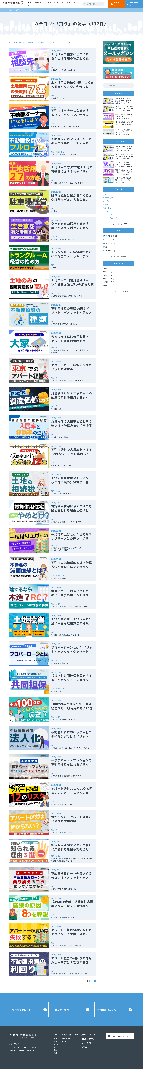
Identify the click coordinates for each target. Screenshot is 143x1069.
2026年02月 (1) (109, 279)
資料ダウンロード (52, 3)
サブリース (77, 548)
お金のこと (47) (109, 208)
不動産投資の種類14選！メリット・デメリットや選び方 (71, 310)
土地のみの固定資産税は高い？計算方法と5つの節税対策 (72, 282)
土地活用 (72, 70)
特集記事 (17, 42)
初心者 (64, 70)
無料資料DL (134, 4)
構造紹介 (65, 1041)
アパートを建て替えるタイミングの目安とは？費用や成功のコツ (123, 132)
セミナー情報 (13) (110, 218)
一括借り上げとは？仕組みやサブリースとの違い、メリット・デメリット (71, 538)
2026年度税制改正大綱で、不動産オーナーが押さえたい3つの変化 (124, 108)
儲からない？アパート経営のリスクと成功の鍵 (71, 819)
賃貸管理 (56, 126)
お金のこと (42, 42)
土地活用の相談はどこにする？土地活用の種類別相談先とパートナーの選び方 (71, 58)
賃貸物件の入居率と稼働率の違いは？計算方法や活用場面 (71, 423)
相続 (65, 239)
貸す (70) (106, 201)
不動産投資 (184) (111, 236)
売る (50, 42)
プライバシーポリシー (17, 1047)
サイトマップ (14, 1044)
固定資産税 (57, 296)
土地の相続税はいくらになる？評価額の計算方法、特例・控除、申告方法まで (70, 482)
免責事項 (33, 1047)
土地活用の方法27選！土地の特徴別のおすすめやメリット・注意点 (72, 171)
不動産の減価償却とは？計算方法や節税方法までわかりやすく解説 (71, 566)
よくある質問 (86, 1043)
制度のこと (32, 42)
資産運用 (74, 154)
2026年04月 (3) (109, 272)
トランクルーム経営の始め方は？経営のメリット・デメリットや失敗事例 (71, 256)
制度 (55, 1053)
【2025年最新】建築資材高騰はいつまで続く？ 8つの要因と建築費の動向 (72, 905)
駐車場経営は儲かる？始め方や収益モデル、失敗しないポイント (71, 199)
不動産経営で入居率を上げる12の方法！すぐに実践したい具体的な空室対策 (72, 453)
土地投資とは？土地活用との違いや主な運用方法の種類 (71, 621)
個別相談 (117, 4)
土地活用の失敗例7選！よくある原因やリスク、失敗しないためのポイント (72, 86)
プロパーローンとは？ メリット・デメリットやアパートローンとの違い (72, 651)
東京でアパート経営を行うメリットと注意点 (71, 367)
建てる (55, 42)
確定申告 (76, 859)
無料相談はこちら (106, 1009)
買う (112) (107, 194)
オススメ (56, 70)
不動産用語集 (66, 1038)
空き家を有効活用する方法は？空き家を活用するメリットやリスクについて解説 (71, 227)
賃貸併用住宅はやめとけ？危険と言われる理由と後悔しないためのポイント (71, 510)
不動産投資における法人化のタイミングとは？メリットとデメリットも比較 (71, 736)
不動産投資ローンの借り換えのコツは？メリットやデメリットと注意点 (71, 877)
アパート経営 (67, 126)
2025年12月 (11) (109, 285)
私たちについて (87, 1038)
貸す (24, 42)
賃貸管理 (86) (109, 243)
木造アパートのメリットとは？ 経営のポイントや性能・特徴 (70, 595)
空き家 (71, 239)
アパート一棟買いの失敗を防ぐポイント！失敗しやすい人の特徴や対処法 (71, 934)
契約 (54, 889)
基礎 (54, 98)
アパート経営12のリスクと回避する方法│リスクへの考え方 (72, 792)
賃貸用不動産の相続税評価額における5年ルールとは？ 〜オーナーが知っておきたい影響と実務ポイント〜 (124, 101)
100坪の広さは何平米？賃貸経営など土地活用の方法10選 (72, 706)
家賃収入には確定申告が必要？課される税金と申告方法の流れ (123, 116)
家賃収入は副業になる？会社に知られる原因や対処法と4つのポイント (72, 849)
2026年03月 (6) (109, 275)
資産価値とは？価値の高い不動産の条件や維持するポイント (71, 397)
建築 (65, 719)
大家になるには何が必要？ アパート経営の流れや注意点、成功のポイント (71, 340)
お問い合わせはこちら (121, 1036)
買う (10, 42)
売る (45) (106, 211)
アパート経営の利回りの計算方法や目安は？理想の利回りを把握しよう (71, 962)
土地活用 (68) (109, 251)
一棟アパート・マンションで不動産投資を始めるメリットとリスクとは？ (71, 764)
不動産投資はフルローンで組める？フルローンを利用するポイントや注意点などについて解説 (71, 145)
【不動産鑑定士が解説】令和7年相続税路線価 (124, 123)
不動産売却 (67, 324)
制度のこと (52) (109, 204)
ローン (65, 154)
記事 (56, 1034)
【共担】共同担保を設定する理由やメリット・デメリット (71, 677)
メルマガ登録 (66, 3)
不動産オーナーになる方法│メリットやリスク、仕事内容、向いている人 (71, 114)
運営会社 (76, 3)
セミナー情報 (65, 42)
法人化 (86, 748)
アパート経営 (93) (111, 240)
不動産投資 (57, 154)
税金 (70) (107, 247)
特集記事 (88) (108, 198)
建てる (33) (107, 215)
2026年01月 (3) (109, 282)
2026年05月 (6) (109, 268)
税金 (65, 296)
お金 (55, 1050)
